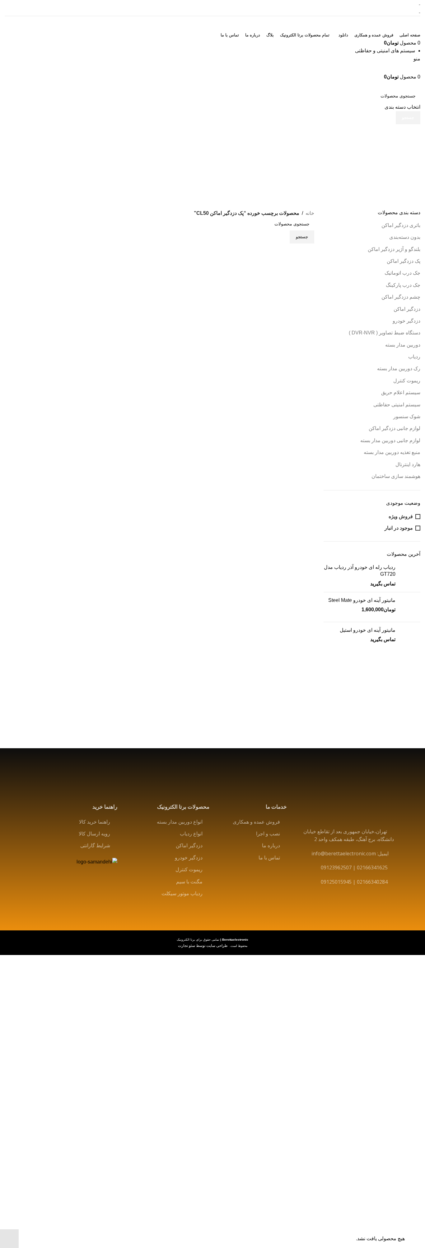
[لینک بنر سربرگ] (212, 624)
